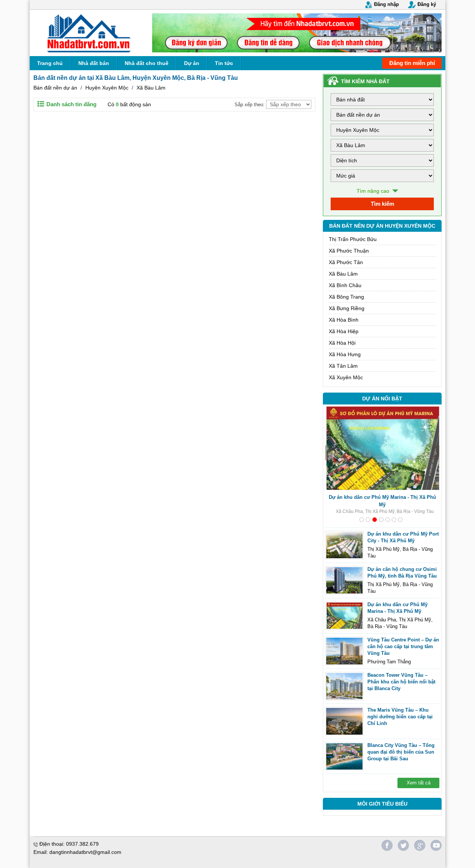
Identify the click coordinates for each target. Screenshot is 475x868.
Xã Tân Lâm (343, 366)
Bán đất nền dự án (55, 88)
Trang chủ (50, 63)
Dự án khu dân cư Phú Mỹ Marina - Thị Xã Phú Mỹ (382, 500)
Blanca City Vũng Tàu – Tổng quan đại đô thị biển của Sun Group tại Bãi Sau (401, 751)
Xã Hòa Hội (342, 343)
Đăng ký (426, 4)
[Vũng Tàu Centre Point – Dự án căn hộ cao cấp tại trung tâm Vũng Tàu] (344, 651)
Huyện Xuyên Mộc (106, 88)
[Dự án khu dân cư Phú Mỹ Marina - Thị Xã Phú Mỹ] (344, 615)
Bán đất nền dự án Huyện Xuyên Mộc (382, 226)
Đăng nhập (386, 4)
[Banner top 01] (297, 32)
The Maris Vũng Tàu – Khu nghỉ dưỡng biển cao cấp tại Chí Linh (400, 716)
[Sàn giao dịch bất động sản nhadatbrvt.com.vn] (89, 32)
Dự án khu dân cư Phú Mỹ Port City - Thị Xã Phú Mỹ (403, 537)
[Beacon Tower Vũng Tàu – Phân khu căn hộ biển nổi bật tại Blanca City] (344, 686)
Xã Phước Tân (346, 262)
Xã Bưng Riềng (346, 308)
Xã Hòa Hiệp (343, 331)
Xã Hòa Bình (343, 320)
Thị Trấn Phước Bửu (353, 239)
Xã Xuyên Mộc (346, 377)
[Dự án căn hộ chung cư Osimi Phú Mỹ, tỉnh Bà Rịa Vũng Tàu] (344, 580)
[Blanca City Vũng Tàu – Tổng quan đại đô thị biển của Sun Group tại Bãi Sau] (344, 756)
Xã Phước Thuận (349, 251)
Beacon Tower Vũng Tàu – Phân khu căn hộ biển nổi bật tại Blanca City (401, 681)
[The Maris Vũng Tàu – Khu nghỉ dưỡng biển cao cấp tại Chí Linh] (344, 721)
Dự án (191, 63)
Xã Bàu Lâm (151, 88)
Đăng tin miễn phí (412, 63)
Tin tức (224, 63)
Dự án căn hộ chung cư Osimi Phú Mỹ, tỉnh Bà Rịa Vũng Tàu (402, 572)
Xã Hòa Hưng (345, 354)
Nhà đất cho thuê (146, 63)
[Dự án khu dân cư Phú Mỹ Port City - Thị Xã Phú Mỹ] (344, 545)
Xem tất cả (418, 783)
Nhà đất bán (93, 63)
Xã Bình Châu (345, 285)
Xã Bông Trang (346, 297)
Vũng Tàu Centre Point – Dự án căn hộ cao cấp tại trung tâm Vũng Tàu (403, 646)
